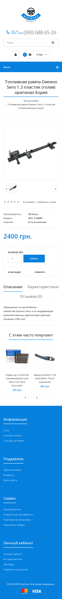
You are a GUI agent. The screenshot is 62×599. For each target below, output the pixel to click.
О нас (6, 430)
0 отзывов (28, 202)
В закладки (14, 272)
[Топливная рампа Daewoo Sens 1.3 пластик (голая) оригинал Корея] (31, 153)
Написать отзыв (47, 202)
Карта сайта (10, 480)
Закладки (8, 564)
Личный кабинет (12, 554)
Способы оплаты (12, 435)
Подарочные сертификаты (18, 514)
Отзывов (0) (31, 296)
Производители (12, 509)
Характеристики (43, 286)
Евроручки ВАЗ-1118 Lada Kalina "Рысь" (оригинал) (45, 378)
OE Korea (33, 214)
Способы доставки (13, 440)
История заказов (12, 559)
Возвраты (8, 475)
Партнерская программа (17, 519)
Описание (12, 286)
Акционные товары (14, 524)
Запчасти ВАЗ (31, 100)
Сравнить (39, 272)
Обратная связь (12, 469)
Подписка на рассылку (15, 569)
